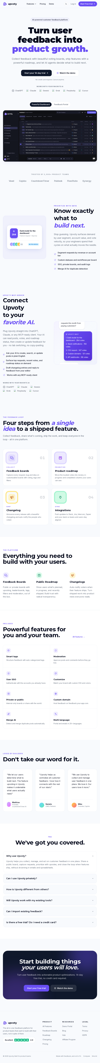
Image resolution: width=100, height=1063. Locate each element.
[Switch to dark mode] (66, 4)
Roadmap (46, 1035)
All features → (79, 637)
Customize (59, 679)
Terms (84, 1026)
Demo (51, 4)
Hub (64, 1035)
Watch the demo (67, 73)
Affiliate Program (68, 1039)
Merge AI (11, 720)
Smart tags (12, 656)
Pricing (43, 4)
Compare (86, 1056)
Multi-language (62, 720)
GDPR (84, 1035)
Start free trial (86, 4)
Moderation (60, 656)
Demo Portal (67, 1026)
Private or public (15, 700)
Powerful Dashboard (41, 104)
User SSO (11, 679)
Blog (64, 1031)
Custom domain (62, 700)
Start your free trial (36, 988)
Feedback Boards (50, 1031)
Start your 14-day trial (35, 73)
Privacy (85, 1031)
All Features (47, 1026)
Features (30, 4)
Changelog (47, 1039)
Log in (73, 4)
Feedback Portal (61, 104)
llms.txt (94, 1056)
